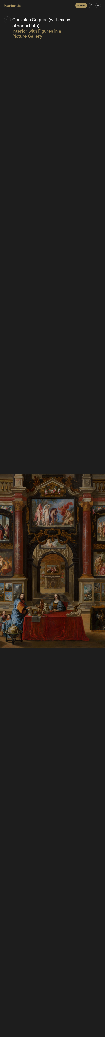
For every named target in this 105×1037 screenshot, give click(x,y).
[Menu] (98, 5)
